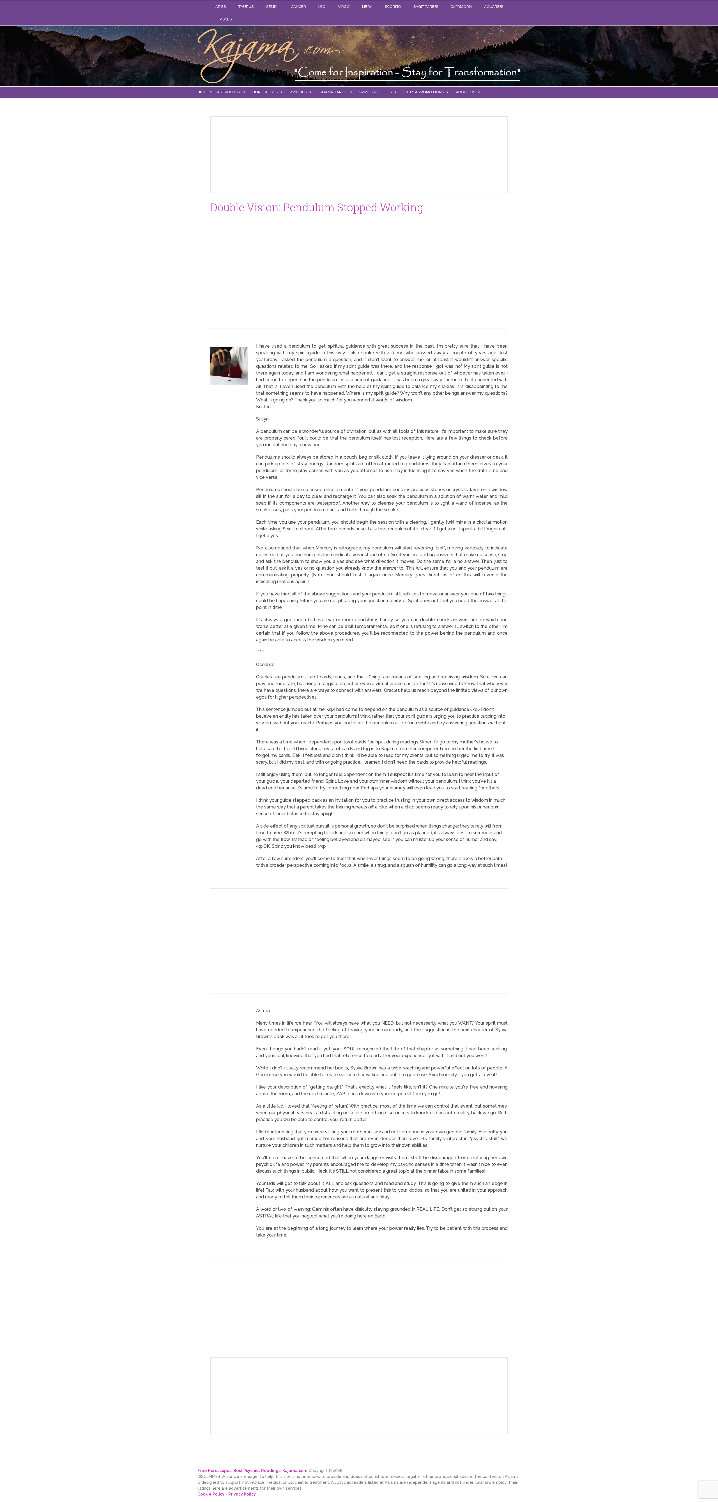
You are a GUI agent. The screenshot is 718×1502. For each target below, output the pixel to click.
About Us (465, 92)
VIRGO (344, 6)
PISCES (226, 19)
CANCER (298, 6)
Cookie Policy (210, 1494)
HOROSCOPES (265, 92)
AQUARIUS (493, 6)
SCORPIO (393, 6)
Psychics (298, 92)
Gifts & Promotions (424, 92)
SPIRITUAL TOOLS (375, 92)
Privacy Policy (242, 1494)
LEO (322, 6)
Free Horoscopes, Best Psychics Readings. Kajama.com (252, 1470)
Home (209, 92)
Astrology (229, 92)
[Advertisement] (257, 154)
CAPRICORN (461, 6)
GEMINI (272, 6)
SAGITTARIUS (425, 6)
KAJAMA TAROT (333, 92)
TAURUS (246, 6)
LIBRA (367, 6)
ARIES (220, 6)
